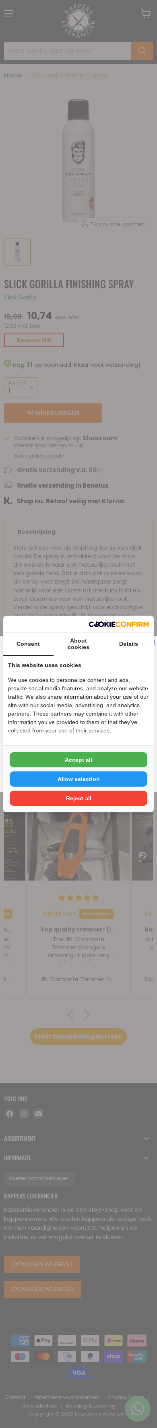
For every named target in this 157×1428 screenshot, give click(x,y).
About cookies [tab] (78, 643)
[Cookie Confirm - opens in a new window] (119, 623)
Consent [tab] (28, 644)
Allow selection (79, 779)
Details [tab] (128, 644)
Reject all (78, 798)
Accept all (78, 760)
